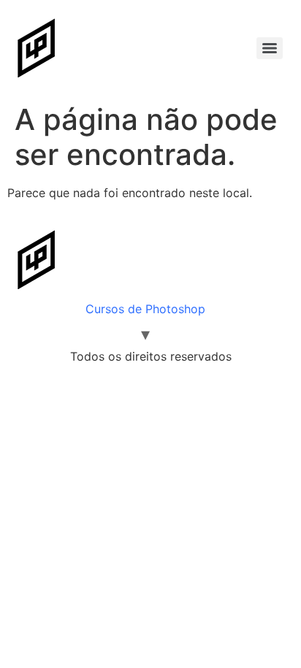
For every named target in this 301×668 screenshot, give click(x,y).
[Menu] (269, 48)
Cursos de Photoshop (145, 309)
